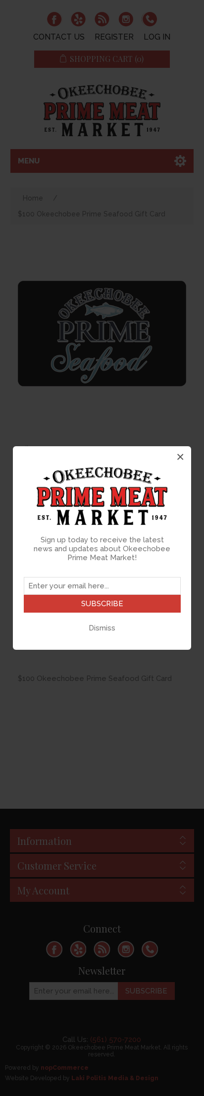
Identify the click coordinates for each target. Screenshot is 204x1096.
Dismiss (102, 628)
